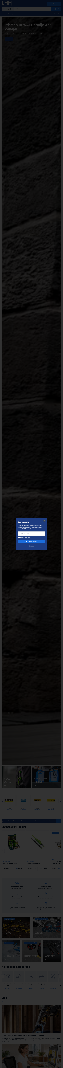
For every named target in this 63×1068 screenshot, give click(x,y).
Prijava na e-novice (31, 541)
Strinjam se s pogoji (25, 537)
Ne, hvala (31, 546)
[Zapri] (44, 521)
